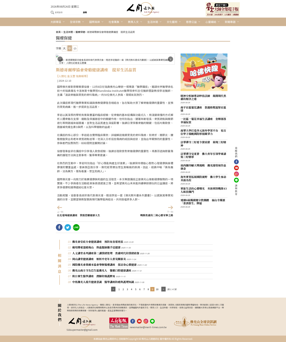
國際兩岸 (94, 22)
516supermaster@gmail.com (82, 329)
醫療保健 (80, 32)
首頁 (58, 32)
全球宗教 (75, 22)
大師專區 (55, 22)
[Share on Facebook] (59, 229)
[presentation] (60, 59)
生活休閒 (152, 22)
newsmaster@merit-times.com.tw (148, 327)
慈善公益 (191, 22)
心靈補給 (210, 22)
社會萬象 (114, 22)
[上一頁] (113, 289)
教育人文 (133, 22)
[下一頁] (163, 289)
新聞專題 (230, 22)
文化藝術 (172, 22)
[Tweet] (67, 229)
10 (157, 289)
